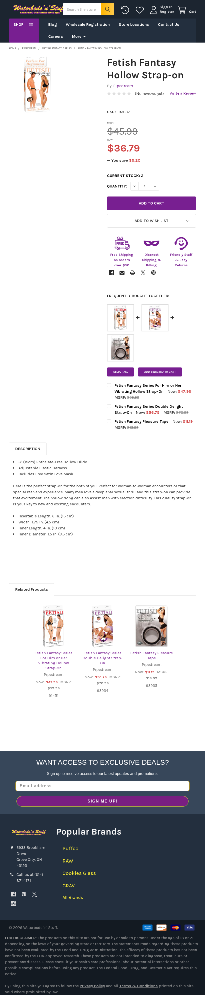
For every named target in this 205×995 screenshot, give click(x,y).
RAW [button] (67, 861)
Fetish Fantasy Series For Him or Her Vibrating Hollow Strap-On (53, 660)
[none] (37, 84)
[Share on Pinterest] (153, 272)
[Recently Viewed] (126, 10)
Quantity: (117, 186)
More (77, 36)
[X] (34, 894)
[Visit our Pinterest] (24, 894)
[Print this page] (132, 272)
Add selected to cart (160, 371)
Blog (52, 24)
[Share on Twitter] (143, 272)
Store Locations (134, 24)
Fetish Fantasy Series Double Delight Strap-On (102, 658)
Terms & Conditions (138, 985)
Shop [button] (19, 24)
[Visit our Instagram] (13, 903)
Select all (120, 371)
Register (167, 12)
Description (27, 448)
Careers (55, 36)
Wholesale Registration (88, 24)
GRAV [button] (68, 886)
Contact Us (168, 24)
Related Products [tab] (31, 589)
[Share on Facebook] (111, 272)
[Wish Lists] (141, 10)
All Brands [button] (72, 897)
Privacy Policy (92, 985)
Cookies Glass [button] (79, 873)
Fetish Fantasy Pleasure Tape (151, 655)
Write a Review (183, 93)
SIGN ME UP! (103, 801)
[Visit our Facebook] (13, 894)
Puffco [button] (70, 848)
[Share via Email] (122, 272)
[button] (151, 221)
